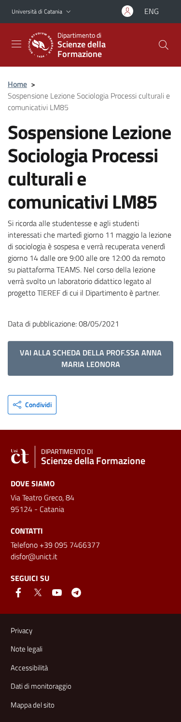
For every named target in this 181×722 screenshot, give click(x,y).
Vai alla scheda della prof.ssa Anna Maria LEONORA (91, 358)
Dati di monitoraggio (41, 686)
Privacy (21, 630)
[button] (68, 11)
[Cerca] (163, 45)
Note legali (26, 648)
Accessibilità (29, 667)
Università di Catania (37, 11)
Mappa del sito (33, 704)
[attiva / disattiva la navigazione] (16, 44)
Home (17, 84)
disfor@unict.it (34, 556)
